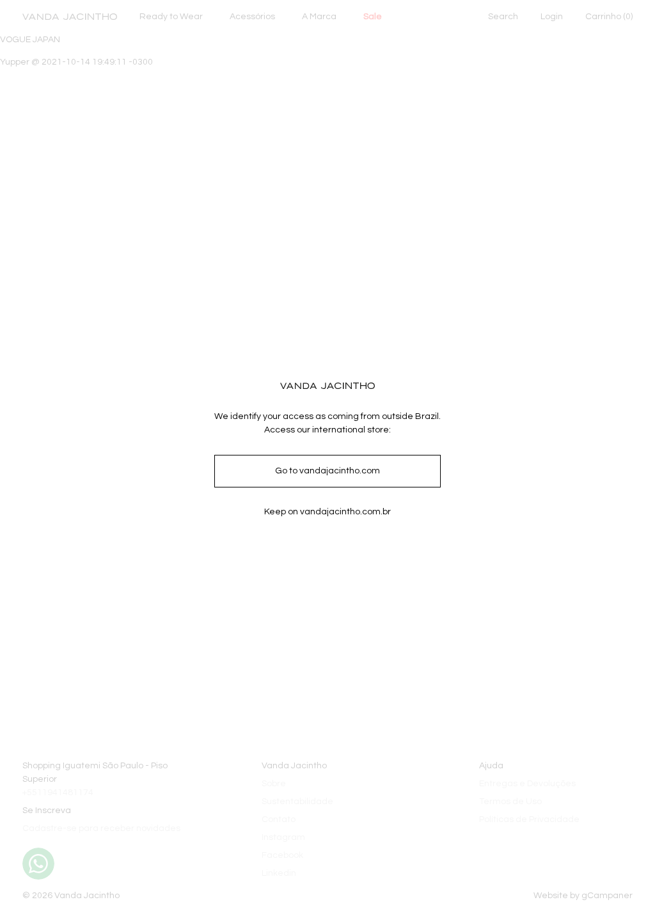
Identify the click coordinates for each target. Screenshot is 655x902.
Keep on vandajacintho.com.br (327, 511)
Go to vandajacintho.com (327, 470)
